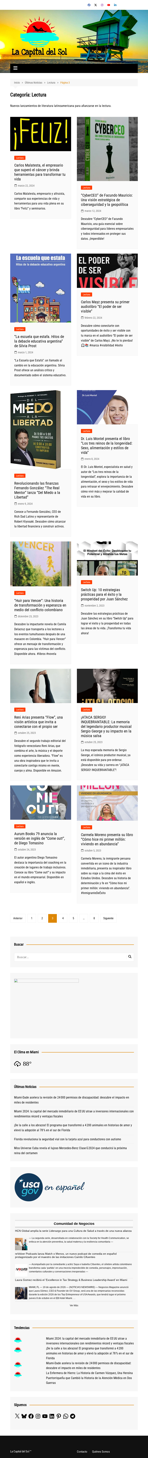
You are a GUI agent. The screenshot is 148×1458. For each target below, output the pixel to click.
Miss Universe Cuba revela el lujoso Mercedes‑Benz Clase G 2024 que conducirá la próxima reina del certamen (70, 1150)
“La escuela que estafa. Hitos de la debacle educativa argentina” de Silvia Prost (39, 341)
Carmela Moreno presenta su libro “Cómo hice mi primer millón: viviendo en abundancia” (107, 839)
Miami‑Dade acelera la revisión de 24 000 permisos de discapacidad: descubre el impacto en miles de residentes (71, 1100)
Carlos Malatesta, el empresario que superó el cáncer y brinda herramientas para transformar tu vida (40, 172)
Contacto (82, 1451)
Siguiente (108, 918)
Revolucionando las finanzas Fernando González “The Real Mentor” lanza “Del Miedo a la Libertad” (37, 490)
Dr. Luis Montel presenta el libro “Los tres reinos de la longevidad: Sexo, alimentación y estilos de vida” (106, 445)
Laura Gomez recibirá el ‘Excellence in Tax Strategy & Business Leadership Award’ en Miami (71, 1279)
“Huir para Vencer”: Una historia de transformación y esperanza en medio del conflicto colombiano (40, 605)
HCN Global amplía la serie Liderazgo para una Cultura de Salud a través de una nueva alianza (73, 1230)
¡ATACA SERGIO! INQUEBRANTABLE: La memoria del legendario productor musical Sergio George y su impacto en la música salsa (106, 726)
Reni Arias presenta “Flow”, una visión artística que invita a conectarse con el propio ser (38, 722)
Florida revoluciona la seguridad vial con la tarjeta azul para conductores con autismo (67, 1139)
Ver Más (74, 1305)
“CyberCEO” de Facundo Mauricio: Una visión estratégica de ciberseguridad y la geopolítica (107, 200)
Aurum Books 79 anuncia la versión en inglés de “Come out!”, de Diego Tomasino (39, 838)
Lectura (20, 157)
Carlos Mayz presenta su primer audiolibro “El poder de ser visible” (105, 306)
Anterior (18, 918)
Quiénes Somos (101, 1451)
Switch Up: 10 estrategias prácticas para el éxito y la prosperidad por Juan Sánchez (104, 594)
